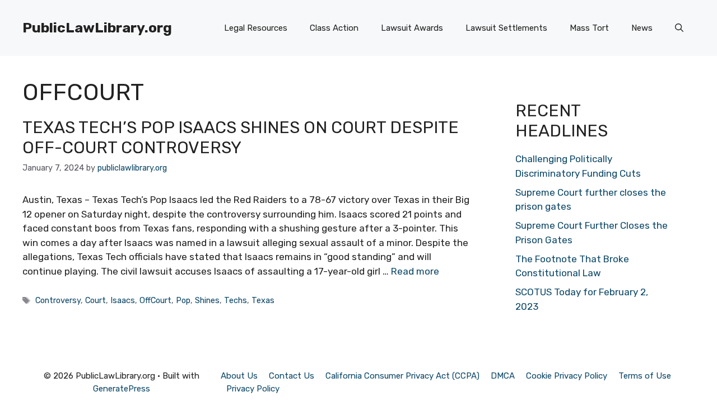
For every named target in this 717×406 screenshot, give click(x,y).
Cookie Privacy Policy (566, 376)
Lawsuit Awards (412, 28)
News (642, 28)
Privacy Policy (253, 389)
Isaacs (122, 300)
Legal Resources (255, 28)
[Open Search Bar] (679, 28)
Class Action (334, 28)
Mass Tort (589, 28)
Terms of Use (644, 376)
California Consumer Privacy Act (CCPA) (402, 376)
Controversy (58, 300)
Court (95, 300)
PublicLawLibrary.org (97, 28)
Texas (263, 300)
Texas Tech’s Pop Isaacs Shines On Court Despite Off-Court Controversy (240, 137)
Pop (183, 300)
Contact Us (291, 376)
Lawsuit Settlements (506, 28)
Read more (415, 271)
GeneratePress (121, 389)
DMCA (503, 376)
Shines (207, 300)
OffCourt (155, 300)
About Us (239, 376)
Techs (235, 300)
